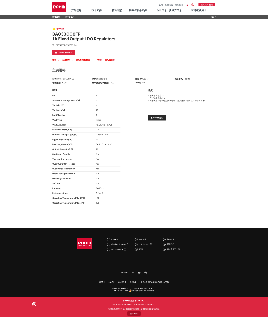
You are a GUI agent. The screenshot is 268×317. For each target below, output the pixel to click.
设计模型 (66, 60)
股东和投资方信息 (118, 244)
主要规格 (56, 17)
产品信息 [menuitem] (76, 10)
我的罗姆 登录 (207, 4)
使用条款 (102, 282)
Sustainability (117, 249)
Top (212, 17)
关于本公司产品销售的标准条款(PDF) (155, 282)
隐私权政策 (122, 282)
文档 (54, 60)
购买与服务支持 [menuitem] (138, 10)
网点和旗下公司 (173, 249)
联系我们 (179, 5)
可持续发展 (197, 10)
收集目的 (111, 282)
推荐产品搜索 (156, 117)
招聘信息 (169, 5)
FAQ (98, 60)
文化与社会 (143, 244)
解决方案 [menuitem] (117, 10)
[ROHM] (59, 8)
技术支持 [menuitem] (97, 10)
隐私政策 (134, 313)
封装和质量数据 (83, 60)
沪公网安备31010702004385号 (143, 290)
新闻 (161, 5)
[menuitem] (197, 10)
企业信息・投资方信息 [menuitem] (169, 10)
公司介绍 (115, 239)
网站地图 (133, 282)
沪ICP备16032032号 (121, 290)
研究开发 (142, 239)
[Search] (187, 4)
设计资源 (69, 17)
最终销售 (103, 78)
